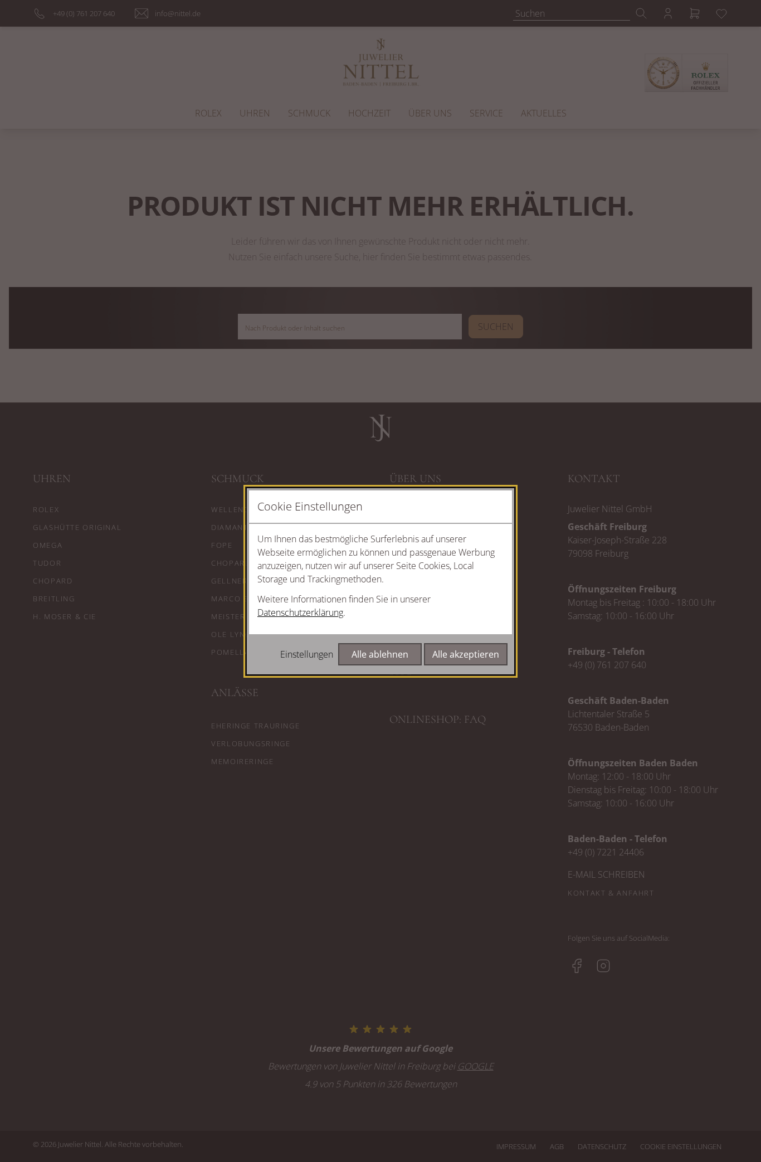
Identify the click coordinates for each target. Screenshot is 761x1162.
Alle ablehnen (380, 654)
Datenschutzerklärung (300, 612)
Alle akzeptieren (465, 654)
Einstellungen (306, 654)
